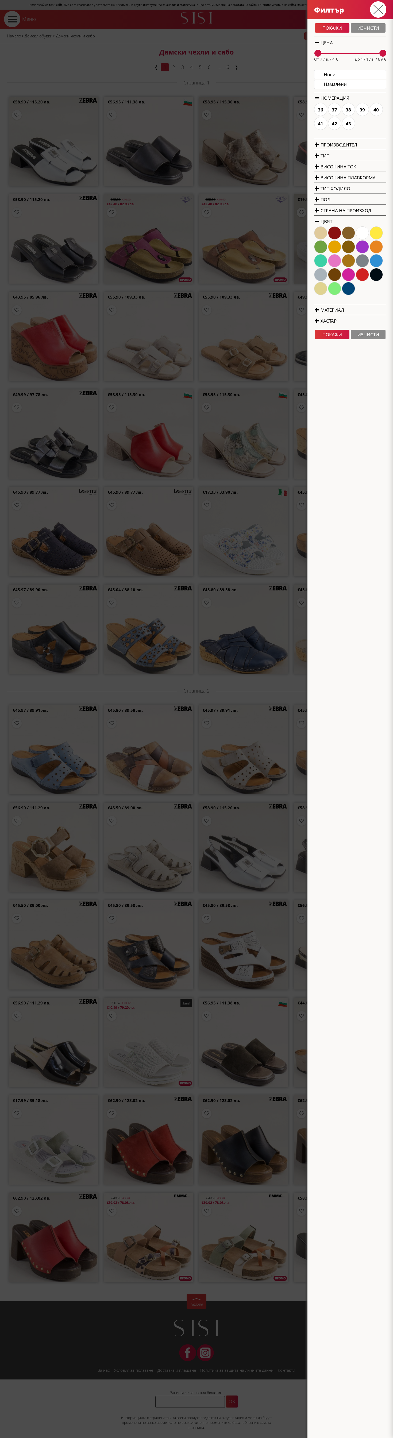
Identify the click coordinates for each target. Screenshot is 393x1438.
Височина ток (337, 167)
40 (376, 110)
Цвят (325, 221)
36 (320, 110)
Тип (324, 156)
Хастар (328, 321)
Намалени (335, 84)
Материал (331, 310)
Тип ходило (334, 188)
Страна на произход (345, 210)
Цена (326, 43)
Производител (338, 145)
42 (334, 124)
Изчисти (368, 28)
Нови (330, 74)
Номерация (334, 98)
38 (348, 110)
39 (362, 110)
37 (334, 110)
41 (320, 124)
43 (348, 124)
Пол (324, 199)
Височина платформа (347, 178)
